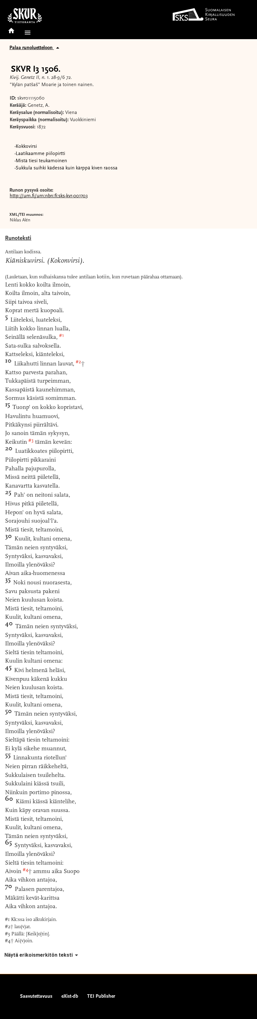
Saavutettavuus (36, 996)
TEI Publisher (101, 996)
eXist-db (69, 996)
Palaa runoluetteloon (31, 47)
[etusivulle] (11, 28)
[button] (26, 32)
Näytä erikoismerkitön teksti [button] (38, 955)
